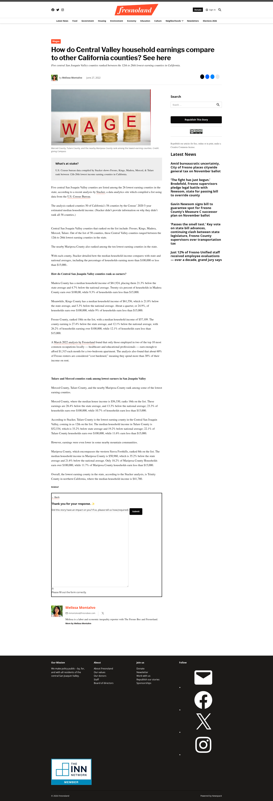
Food (74, 20)
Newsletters (193, 20)
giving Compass (58, 151)
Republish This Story (196, 119)
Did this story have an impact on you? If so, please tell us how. (90, 509)
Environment (116, 20)
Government (87, 20)
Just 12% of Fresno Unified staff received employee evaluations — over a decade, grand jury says (196, 256)
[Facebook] (203, 709)
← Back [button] (55, 497)
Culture (158, 20)
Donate (197, 9)
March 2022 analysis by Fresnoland (74, 342)
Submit (135, 511)
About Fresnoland (103, 668)
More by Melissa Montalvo (78, 623)
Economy (131, 20)
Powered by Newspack (211, 795)
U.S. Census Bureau (78, 196)
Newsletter (142, 672)
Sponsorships (143, 683)
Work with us (143, 675)
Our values (99, 672)
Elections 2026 (210, 20)
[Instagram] (203, 754)
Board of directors (103, 683)
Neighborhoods (173, 20)
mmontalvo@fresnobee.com (82, 613)
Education (145, 20)
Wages (56, 41)
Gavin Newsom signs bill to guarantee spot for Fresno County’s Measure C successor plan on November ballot (194, 210)
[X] (203, 732)
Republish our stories (148, 679)
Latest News (62, 20)
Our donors (100, 675)
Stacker (100, 192)
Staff (96, 679)
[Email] (203, 687)
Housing (102, 20)
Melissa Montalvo (72, 77)
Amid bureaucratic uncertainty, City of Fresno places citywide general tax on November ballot (196, 167)
